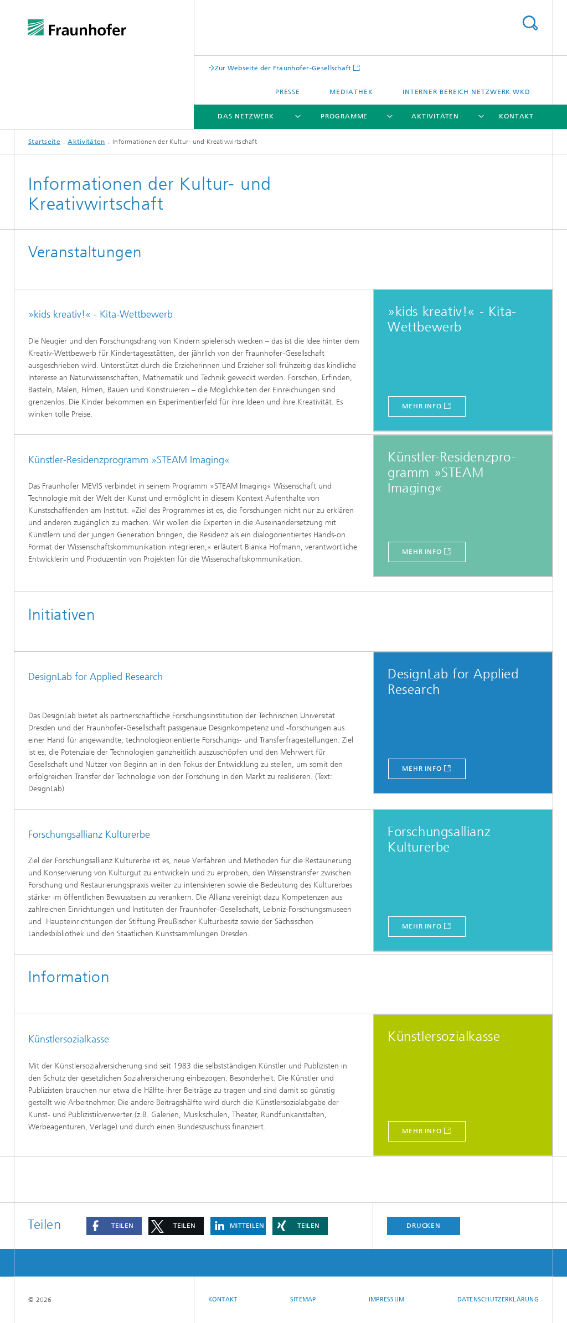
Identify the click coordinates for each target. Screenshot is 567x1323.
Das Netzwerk (246, 116)
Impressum (386, 1299)
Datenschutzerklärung (498, 1299)
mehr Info (422, 406)
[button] (114, 1226)
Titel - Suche (530, 23)
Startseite (44, 142)
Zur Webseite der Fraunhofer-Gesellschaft (283, 67)
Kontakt (516, 116)
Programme (344, 116)
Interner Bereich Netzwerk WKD (466, 92)
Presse (287, 92)
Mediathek (351, 92)
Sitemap (303, 1299)
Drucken (423, 1225)
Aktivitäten (435, 116)
